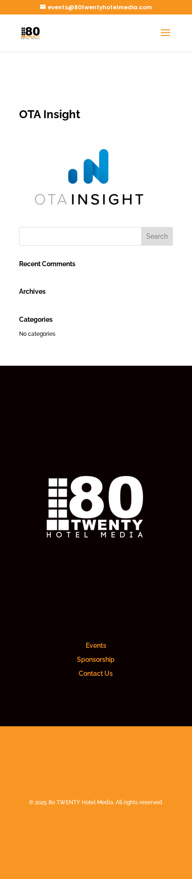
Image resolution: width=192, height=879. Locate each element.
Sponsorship (96, 659)
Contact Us (96, 673)
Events (96, 645)
